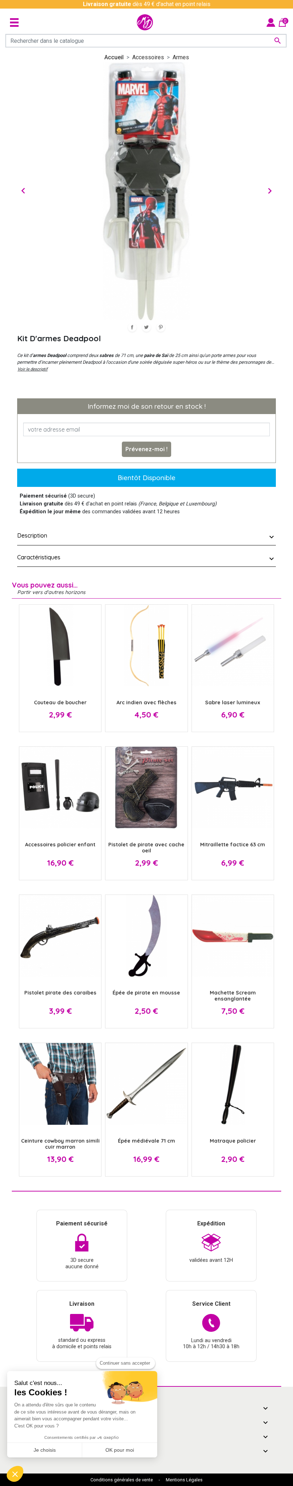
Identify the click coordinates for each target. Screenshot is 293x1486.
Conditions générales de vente (121, 1479)
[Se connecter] (271, 22)
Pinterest (161, 327)
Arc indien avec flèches (146, 702)
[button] (15, 1473)
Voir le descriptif (33, 369)
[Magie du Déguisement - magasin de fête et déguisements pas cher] (145, 22)
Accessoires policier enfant (60, 844)
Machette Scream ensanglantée (233, 995)
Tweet (146, 327)
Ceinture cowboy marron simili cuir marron (60, 1144)
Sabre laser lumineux (232, 702)
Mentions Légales (184, 1479)
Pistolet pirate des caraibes (60, 992)
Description (32, 535)
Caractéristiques (38, 557)
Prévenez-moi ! (146, 449)
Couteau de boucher (60, 702)
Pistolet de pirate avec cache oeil (146, 847)
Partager (132, 327)
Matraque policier (233, 1141)
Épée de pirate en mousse (146, 992)
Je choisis (45, 1450)
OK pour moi (119, 1450)
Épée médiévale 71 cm (146, 1141)
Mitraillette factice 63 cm (232, 844)
